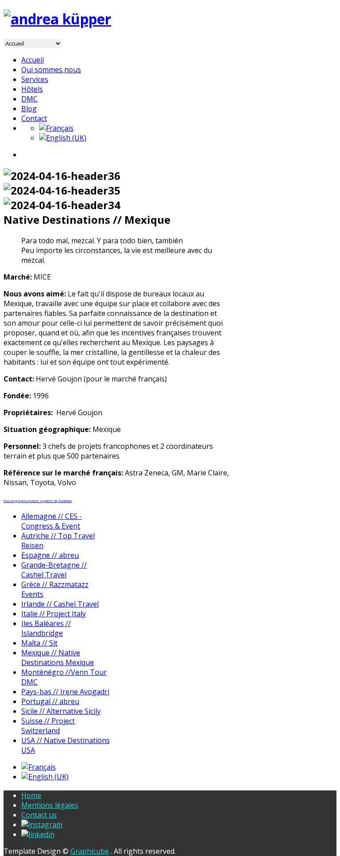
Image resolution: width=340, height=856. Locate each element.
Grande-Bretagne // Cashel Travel (54, 570)
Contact (34, 118)
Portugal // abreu (50, 701)
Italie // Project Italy (53, 614)
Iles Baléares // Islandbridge (46, 628)
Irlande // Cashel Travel (60, 604)
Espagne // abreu (50, 555)
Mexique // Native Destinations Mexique (57, 657)
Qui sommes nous (51, 69)
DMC (29, 99)
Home (31, 795)
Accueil (32, 60)
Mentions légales (49, 805)
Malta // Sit (39, 643)
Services (34, 79)
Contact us (39, 815)
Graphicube (89, 851)
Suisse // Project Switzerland (48, 725)
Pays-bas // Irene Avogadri (65, 691)
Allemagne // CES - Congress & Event (51, 521)
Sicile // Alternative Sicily (60, 711)
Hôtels (32, 89)
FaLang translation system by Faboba (38, 500)
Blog (29, 108)
